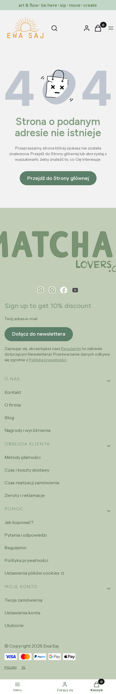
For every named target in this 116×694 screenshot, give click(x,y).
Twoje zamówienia (23, 600)
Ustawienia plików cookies (32, 573)
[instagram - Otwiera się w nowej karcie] (52, 290)
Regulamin (71, 348)
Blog (9, 417)
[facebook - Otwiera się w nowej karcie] (63, 290)
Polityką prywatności (47, 359)
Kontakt (13, 392)
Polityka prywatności (26, 560)
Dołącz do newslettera (38, 334)
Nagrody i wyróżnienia (27, 430)
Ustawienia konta (22, 612)
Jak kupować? (19, 522)
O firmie (13, 405)
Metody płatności (23, 457)
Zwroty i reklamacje (25, 495)
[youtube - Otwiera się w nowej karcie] (75, 290)
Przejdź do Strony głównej (58, 178)
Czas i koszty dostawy (27, 470)
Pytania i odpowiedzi (26, 535)
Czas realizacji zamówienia (32, 482)
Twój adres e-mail (21, 318)
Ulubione (14, 625)
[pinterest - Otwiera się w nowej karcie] (40, 290)
